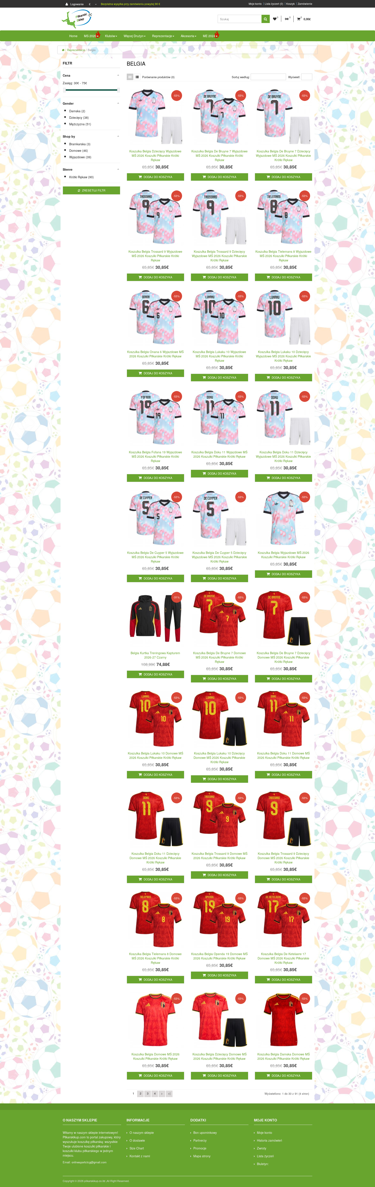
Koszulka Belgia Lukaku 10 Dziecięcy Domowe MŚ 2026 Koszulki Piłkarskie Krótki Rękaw (219, 757)
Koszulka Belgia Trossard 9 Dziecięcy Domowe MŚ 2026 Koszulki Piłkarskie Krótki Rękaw (283, 857)
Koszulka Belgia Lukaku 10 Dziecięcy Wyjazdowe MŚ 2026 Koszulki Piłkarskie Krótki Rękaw (283, 356)
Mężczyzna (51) (80, 124)
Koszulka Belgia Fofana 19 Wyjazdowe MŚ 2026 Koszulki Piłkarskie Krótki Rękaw (155, 456)
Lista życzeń (265, 1156)
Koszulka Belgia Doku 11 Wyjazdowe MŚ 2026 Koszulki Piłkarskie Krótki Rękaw (219, 454)
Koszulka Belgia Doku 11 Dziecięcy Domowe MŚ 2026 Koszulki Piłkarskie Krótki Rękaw (155, 857)
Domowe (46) (78, 150)
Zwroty (261, 1148)
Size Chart (137, 1148)
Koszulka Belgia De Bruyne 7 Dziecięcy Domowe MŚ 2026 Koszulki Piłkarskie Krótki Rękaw (283, 657)
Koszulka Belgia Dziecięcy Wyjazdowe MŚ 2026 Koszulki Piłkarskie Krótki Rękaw (155, 155)
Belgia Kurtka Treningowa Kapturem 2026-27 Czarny (155, 655)
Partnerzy (200, 1140)
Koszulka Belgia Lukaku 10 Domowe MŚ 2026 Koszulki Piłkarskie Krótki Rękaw (155, 755)
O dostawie (137, 1140)
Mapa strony (202, 1156)
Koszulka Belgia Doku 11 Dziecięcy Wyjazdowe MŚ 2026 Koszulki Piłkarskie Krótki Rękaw (283, 456)
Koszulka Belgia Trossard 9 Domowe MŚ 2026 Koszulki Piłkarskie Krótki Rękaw (219, 855)
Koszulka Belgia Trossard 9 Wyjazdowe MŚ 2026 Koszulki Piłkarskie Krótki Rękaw (155, 255)
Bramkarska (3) (79, 144)
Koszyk (290, 3)
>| (169, 1093)
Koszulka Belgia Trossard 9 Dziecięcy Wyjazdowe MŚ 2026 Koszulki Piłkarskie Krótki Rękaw (219, 255)
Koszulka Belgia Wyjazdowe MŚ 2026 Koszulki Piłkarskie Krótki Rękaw (283, 554)
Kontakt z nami (140, 1156)
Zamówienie (305, 3)
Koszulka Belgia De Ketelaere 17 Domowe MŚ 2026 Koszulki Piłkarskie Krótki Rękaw (283, 958)
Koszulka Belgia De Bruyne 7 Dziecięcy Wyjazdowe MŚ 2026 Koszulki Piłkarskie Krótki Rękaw (283, 155)
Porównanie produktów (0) (158, 77)
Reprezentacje (76, 50)
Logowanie (76, 4)
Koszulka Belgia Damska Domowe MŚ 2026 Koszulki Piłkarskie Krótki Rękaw (283, 1056)
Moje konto (255, 3)
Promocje (199, 1148)
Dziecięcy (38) (79, 117)
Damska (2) (77, 111)
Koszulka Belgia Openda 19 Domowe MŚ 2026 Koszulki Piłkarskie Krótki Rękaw (219, 956)
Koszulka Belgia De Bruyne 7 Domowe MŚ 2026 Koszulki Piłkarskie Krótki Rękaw (219, 657)
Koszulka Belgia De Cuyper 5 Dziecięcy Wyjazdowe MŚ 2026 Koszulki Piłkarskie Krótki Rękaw (219, 556)
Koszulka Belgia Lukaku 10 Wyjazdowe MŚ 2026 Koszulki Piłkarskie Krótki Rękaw (219, 356)
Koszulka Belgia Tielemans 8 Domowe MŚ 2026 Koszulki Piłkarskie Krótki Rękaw (155, 958)
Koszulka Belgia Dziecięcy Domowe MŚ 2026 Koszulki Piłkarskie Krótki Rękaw (219, 1056)
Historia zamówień (269, 1140)
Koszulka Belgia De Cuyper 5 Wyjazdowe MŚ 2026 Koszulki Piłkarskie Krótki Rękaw (155, 556)
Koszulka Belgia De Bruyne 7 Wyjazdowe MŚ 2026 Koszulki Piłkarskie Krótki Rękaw (219, 155)
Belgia (91, 50)
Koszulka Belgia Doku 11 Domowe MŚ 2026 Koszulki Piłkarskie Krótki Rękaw (283, 755)
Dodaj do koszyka (157, 177)
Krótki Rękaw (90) (81, 177)
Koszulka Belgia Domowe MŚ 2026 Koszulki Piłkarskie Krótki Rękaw (155, 1056)
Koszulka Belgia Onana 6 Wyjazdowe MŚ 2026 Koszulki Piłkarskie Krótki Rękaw (155, 354)
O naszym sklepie (142, 1132)
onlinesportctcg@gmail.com (89, 1162)
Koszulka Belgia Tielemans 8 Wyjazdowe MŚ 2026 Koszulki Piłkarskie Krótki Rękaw (283, 255)
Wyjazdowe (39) (80, 157)
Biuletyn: (263, 1164)
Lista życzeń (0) (274, 3)
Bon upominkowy (205, 1132)
